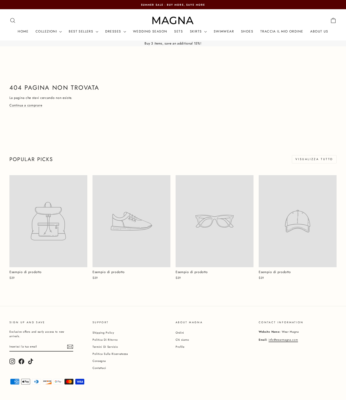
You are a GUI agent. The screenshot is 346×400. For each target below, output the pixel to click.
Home (23, 31)
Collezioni (47, 31)
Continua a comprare (25, 105)
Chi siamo (182, 340)
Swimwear (224, 31)
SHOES (247, 31)
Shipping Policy (103, 333)
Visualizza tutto (314, 159)
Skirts (196, 31)
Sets (178, 31)
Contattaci (99, 368)
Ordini (180, 333)
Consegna (99, 361)
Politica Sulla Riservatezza (110, 354)
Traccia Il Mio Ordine (281, 31)
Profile (180, 347)
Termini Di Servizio (105, 347)
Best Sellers (81, 31)
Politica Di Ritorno (105, 340)
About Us (319, 31)
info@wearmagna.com (283, 340)
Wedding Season (150, 31)
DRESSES (113, 31)
